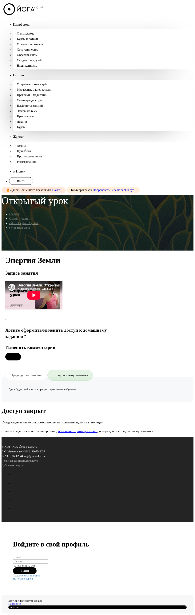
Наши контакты (27, 65)
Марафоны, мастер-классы (34, 89)
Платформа (21, 24)
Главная (14, 214)
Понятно (13, 607)
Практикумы (25, 116)
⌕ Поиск (19, 171)
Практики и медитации (32, 95)
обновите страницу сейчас (77, 431)
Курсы (21, 127)
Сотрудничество (27, 49)
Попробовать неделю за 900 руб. (114, 190)
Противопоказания (29, 156)
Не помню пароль (23, 578)
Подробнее (14, 603)
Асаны (21, 145)
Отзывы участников (30, 44)
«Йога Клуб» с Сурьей (23, 223)
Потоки (18, 75)
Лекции (22, 121)
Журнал (18, 137)
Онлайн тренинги (21, 218)
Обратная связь (27, 54)
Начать (56, 190)
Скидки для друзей (29, 60)
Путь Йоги (24, 151)
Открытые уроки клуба (32, 84)
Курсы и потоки (27, 38)
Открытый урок (19, 227)
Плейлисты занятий (30, 105)
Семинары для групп (30, 100)
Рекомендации (26, 161)
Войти (21, 181)
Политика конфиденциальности (20, 460)
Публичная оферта (12, 465)
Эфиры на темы (27, 111)
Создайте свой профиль (26, 575)
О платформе (25, 33)
